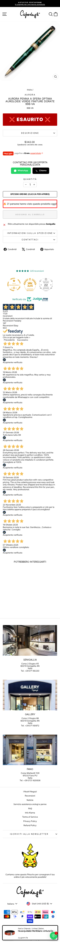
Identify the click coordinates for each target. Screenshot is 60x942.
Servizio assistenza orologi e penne (30, 804)
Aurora (30, 94)
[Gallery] (30, 695)
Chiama (42, 170)
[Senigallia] (30, 640)
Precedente (9, 340)
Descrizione (30, 133)
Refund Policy (30, 825)
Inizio (29, 89)
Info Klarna (30, 812)
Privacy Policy (30, 821)
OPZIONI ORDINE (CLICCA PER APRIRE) (30, 194)
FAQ (30, 808)
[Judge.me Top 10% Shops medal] (47, 284)
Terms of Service (30, 817)
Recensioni (30, 795)
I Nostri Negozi (30, 791)
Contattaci (30, 239)
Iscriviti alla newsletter (29, 834)
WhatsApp (23, 170)
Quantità (30, 179)
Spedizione (21, 145)
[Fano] (30, 750)
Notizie (30, 800)
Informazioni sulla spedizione (30, 233)
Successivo (22, 340)
